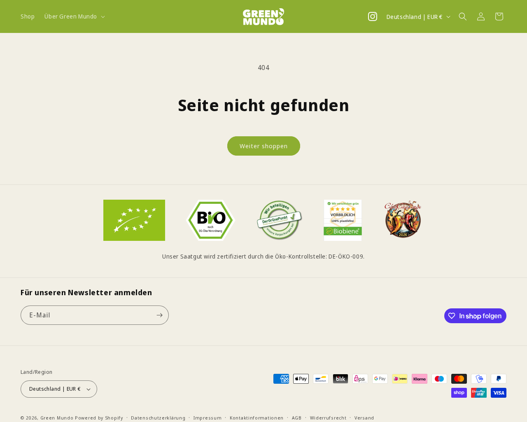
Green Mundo (57, 418)
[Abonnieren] (159, 315)
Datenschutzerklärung (158, 417)
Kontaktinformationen (257, 417)
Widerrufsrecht (328, 417)
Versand (364, 417)
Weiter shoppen (264, 146)
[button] (74, 16)
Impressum (208, 417)
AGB (297, 417)
